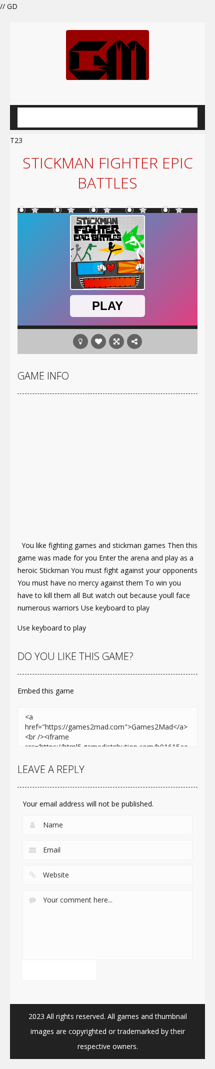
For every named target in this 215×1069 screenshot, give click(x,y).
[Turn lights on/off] (80, 341)
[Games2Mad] (107, 54)
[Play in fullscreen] (116, 341)
